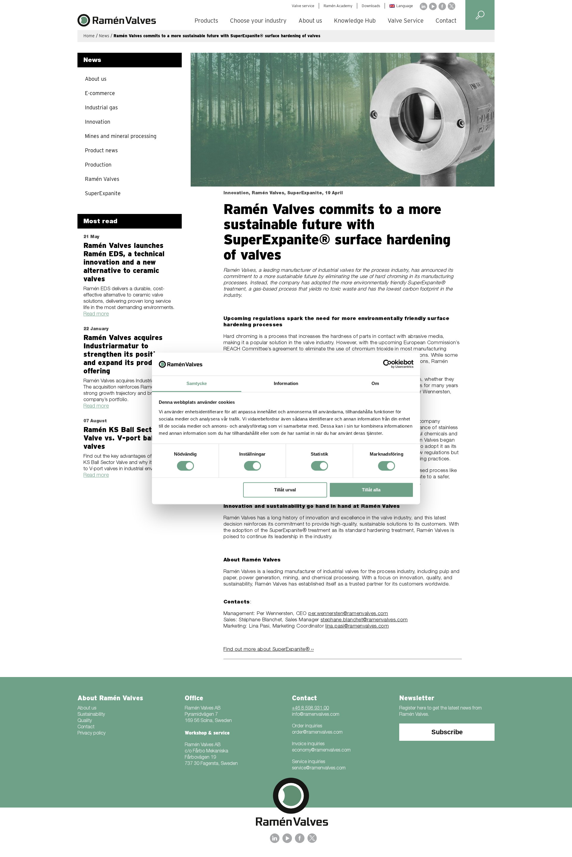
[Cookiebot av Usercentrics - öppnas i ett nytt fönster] (387, 364)
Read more (96, 314)
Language (404, 6)
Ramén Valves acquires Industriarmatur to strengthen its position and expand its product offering (123, 354)
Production (98, 165)
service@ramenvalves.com (319, 768)
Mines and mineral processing (120, 136)
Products (206, 20)
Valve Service (406, 20)
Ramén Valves (102, 179)
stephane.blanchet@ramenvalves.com (364, 620)
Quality (84, 721)
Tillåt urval (285, 489)
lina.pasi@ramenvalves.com (357, 626)
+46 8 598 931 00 (310, 708)
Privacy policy (91, 733)
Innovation (97, 122)
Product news (101, 150)
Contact (446, 20)
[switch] (252, 466)
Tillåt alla (371, 489)
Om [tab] (375, 383)
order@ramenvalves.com (317, 732)
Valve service (303, 6)
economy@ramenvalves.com (321, 750)
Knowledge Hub (355, 20)
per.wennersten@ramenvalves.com (348, 614)
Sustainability (91, 714)
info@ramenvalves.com (315, 714)
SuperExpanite (103, 193)
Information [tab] (286, 383)
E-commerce (100, 93)
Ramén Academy (338, 6)
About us (310, 20)
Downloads (371, 6)
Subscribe (447, 732)
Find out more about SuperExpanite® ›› (268, 649)
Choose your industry (258, 20)
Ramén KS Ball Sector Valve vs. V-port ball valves (121, 438)
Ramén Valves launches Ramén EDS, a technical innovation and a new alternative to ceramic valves (123, 262)
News (104, 35)
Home (89, 35)
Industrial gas (101, 107)
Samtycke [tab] (196, 383)
